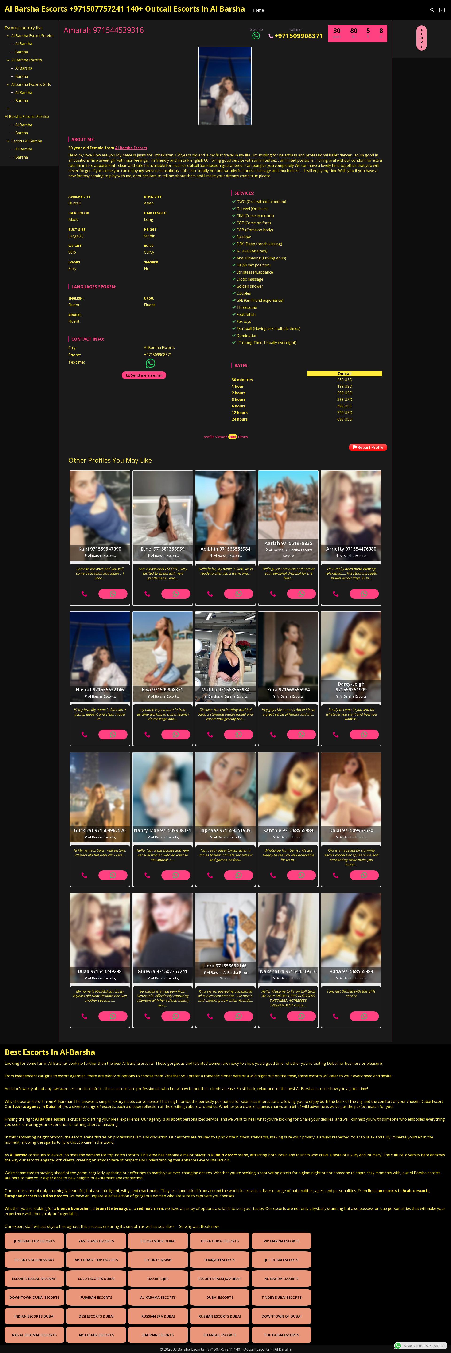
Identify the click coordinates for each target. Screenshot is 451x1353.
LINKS (421, 38)
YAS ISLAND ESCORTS (96, 1241)
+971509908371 (299, 35)
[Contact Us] (442, 10)
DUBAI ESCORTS (219, 1297)
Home (258, 10)
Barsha (21, 52)
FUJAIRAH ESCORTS (96, 1297)
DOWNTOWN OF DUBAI (281, 1316)
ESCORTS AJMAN (158, 1259)
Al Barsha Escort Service (32, 35)
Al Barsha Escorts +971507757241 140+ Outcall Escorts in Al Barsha (125, 9)
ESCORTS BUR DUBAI (158, 1241)
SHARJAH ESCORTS (219, 1259)
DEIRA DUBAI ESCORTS (220, 1241)
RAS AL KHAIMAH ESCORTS (34, 1335)
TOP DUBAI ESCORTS (281, 1335)
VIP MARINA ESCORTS (281, 1241)
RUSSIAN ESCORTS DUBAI (220, 1316)
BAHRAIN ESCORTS (158, 1335)
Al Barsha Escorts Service (27, 116)
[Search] (432, 10)
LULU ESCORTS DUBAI (96, 1278)
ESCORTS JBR (158, 1278)
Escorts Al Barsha (26, 141)
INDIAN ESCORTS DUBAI (34, 1316)
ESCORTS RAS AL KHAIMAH (34, 1278)
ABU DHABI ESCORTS (96, 1335)
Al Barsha (23, 43)
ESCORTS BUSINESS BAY (34, 1259)
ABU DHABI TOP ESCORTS (96, 1259)
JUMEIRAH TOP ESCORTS (34, 1241)
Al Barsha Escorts (131, 147)
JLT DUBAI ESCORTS (281, 1259)
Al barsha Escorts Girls (31, 84)
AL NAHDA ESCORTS (281, 1278)
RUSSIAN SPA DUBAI (158, 1316)
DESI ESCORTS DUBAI (96, 1316)
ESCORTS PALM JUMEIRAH (219, 1278)
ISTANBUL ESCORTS (219, 1335)
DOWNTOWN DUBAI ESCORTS (34, 1297)
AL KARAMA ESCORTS (158, 1297)
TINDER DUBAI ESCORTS (281, 1297)
